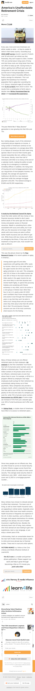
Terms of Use (27, 663)
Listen (31, 15)
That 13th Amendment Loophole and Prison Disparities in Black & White (12, 628)
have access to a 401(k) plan (11, 397)
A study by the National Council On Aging (16, 213)
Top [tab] (3, 604)
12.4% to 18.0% (10, 87)
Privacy (19, 677)
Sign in (31, 2)
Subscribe (25, 2)
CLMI (10, 24)
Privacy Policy (18, 666)
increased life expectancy (18, 94)
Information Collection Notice (22, 664)
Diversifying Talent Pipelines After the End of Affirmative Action (11, 611)
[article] (17, 615)
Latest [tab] (8, 604)
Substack (9, 687)
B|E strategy (4, 14)
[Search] (32, 604)
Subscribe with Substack (19, 659)
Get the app (25, 683)
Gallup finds (8, 408)
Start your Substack (13, 683)
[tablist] (6, 604)
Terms (23, 677)
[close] (30, 632)
